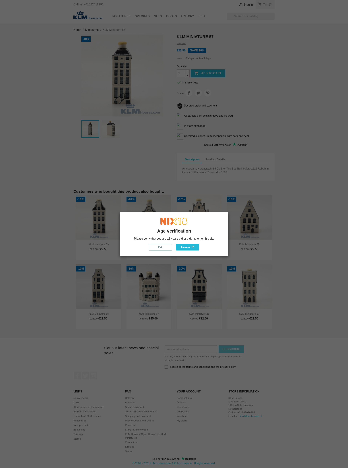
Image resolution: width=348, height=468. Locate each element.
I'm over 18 (187, 247)
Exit (160, 247)
